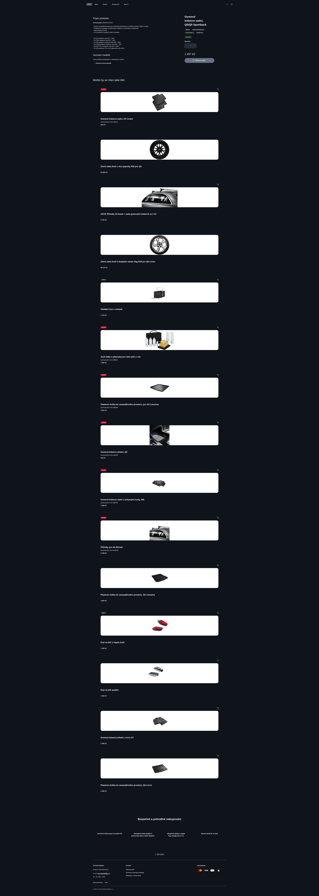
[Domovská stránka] (89, 4)
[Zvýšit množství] (194, 46)
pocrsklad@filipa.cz (104, 873)
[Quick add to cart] (218, 89)
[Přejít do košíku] (232, 4)
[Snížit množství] (187, 46)
